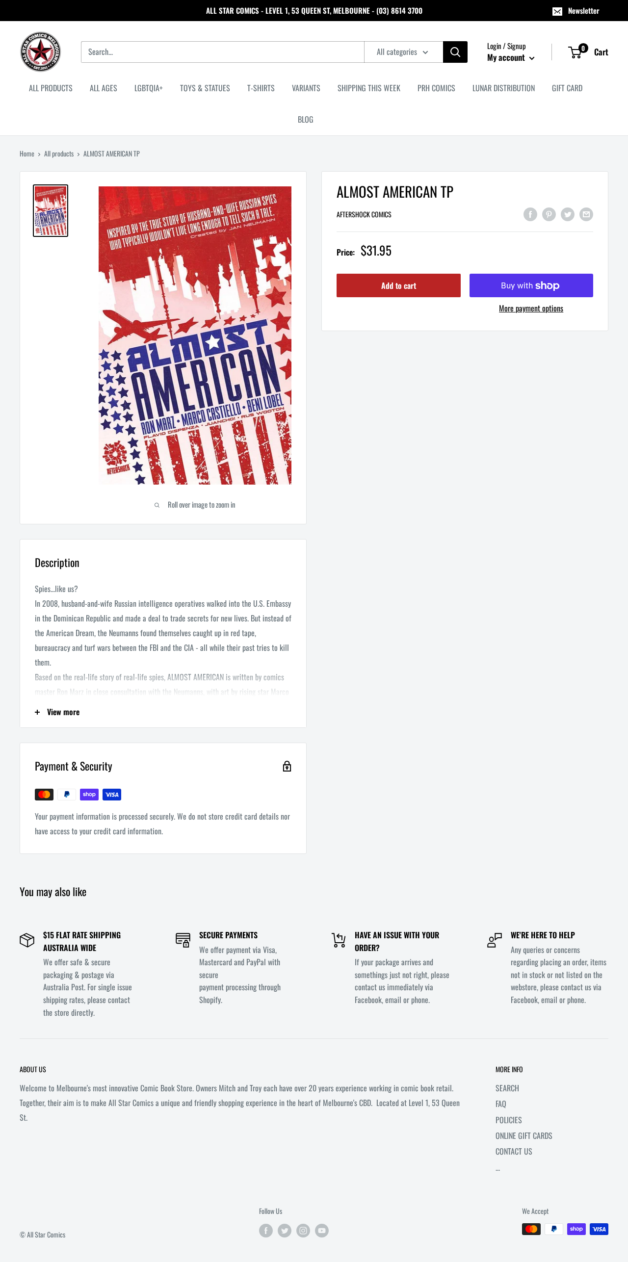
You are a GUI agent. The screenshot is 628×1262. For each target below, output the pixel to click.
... (498, 1167)
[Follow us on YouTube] (322, 1230)
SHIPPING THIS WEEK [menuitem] (369, 88)
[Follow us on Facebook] (266, 1230)
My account (507, 57)
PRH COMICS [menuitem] (436, 88)
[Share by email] (586, 213)
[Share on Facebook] (530, 213)
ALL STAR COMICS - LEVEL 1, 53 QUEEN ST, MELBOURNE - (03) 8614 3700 (314, 10)
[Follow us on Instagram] (303, 1230)
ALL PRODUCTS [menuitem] (51, 88)
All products (59, 153)
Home (27, 153)
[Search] (455, 52)
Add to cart (398, 286)
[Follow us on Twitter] (284, 1230)
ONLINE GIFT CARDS (524, 1135)
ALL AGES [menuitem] (103, 88)
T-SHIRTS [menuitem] (261, 88)
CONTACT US (514, 1151)
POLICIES (509, 1120)
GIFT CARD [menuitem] (567, 88)
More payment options (531, 308)
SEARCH (507, 1088)
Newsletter (584, 10)
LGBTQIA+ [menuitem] (148, 88)
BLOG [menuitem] (306, 119)
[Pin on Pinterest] (549, 213)
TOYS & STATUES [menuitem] (205, 88)
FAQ (501, 1103)
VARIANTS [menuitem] (306, 88)
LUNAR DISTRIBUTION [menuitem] (503, 88)
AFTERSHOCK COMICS (364, 214)
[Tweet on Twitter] (568, 213)
